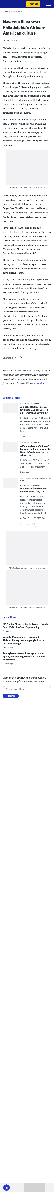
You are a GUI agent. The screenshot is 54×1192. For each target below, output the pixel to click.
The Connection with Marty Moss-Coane (35, 479)
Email (26, 357)
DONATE (33, 4)
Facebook (15, 357)
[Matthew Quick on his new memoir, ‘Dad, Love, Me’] (10, 483)
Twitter (21, 357)
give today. (39, 383)
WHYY (10, 4)
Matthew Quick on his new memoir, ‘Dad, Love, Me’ (33, 490)
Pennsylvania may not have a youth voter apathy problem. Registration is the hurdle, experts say (24, 656)
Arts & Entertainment (14, 12)
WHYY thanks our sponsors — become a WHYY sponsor (27, 187)
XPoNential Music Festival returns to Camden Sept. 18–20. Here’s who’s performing (34, 409)
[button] (6, 1187)
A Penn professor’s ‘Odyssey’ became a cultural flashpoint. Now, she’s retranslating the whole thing (35, 450)
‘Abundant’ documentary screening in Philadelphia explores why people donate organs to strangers (23, 640)
